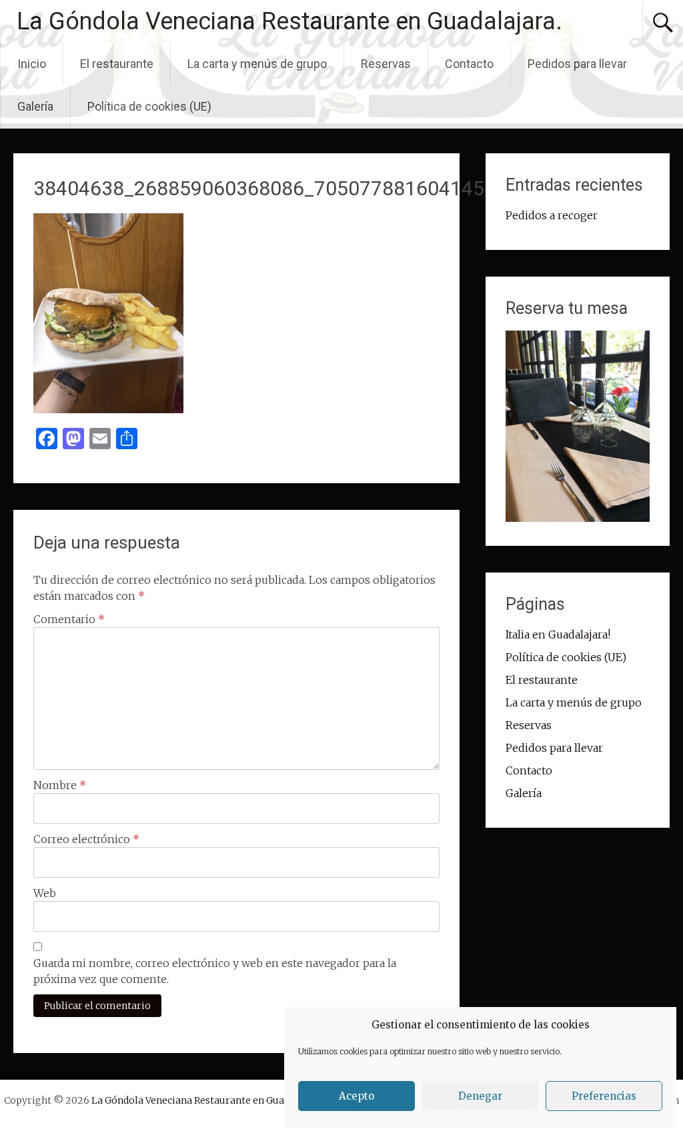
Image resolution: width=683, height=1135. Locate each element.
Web (44, 893)
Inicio (31, 64)
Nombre (59, 785)
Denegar (480, 1096)
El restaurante (116, 64)
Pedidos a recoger (552, 215)
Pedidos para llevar (577, 64)
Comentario (69, 619)
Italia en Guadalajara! (558, 634)
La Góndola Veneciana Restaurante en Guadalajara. (289, 21)
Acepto (356, 1096)
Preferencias (604, 1096)
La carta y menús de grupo (257, 64)
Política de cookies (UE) (149, 106)
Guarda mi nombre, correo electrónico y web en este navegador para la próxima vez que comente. (214, 971)
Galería (35, 106)
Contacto (469, 64)
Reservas (386, 64)
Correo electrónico (86, 839)
